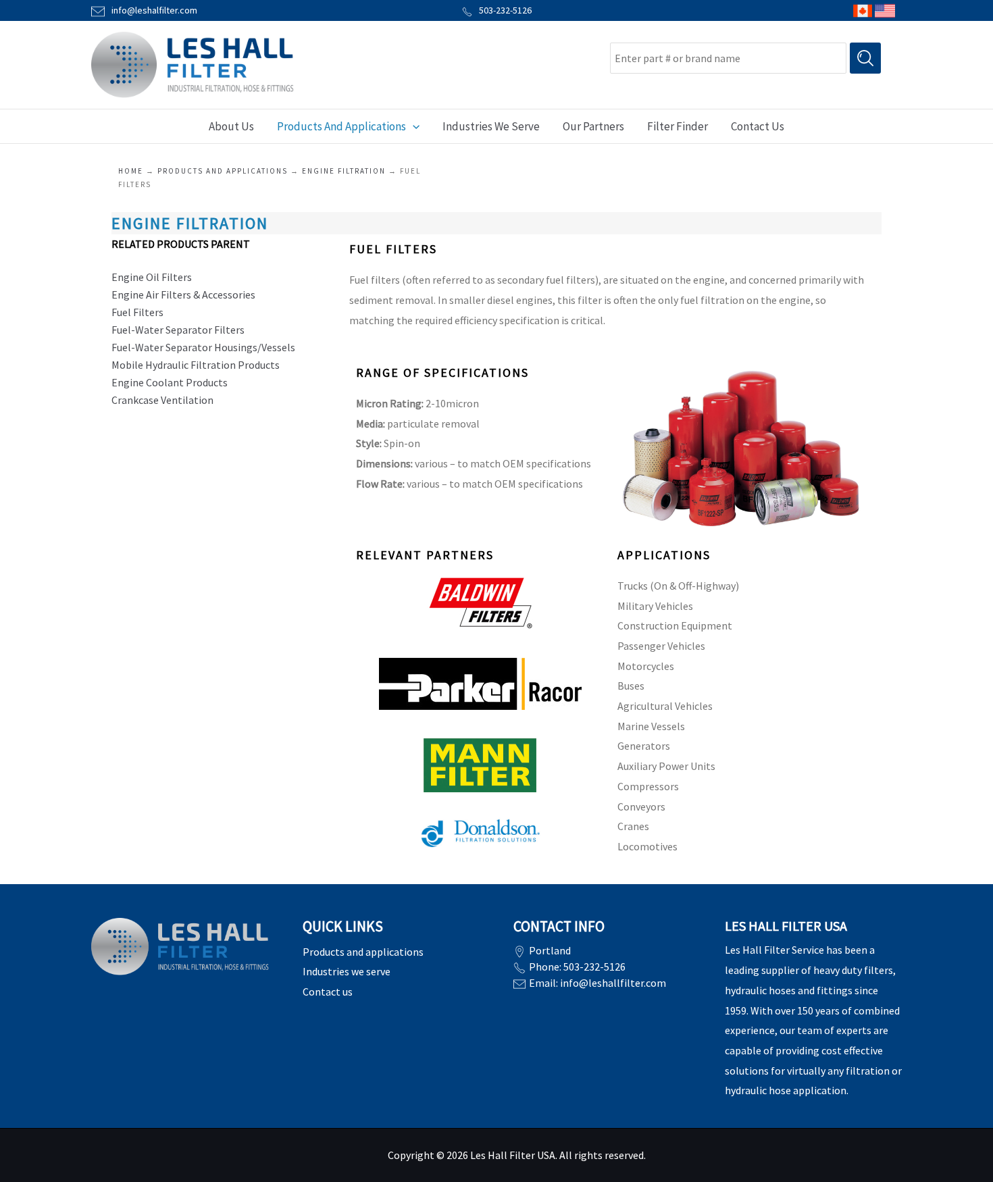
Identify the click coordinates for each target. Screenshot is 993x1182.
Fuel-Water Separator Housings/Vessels (204, 347)
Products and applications (222, 171)
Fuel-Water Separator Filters (178, 329)
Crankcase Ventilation (162, 400)
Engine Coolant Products (169, 382)
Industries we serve (346, 971)
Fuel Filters (137, 312)
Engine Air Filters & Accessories (183, 294)
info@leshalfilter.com (154, 10)
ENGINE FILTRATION (344, 171)
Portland (550, 950)
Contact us (328, 991)
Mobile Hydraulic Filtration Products (195, 364)
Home (130, 171)
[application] (412, 126)
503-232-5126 (505, 10)
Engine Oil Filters (152, 277)
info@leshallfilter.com (613, 983)
